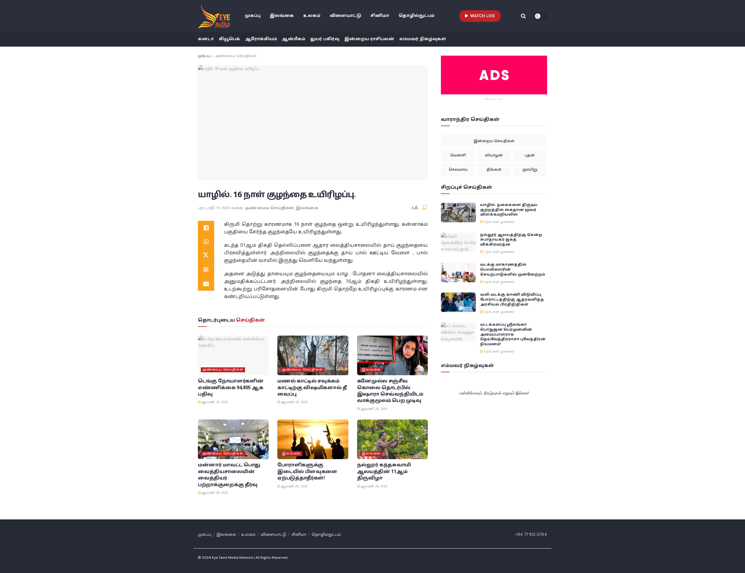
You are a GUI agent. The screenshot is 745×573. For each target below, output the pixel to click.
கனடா (206, 39)
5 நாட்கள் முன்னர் (498, 312)
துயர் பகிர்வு (324, 39)
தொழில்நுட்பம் (416, 15)
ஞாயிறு (530, 170)
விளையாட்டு (345, 15)
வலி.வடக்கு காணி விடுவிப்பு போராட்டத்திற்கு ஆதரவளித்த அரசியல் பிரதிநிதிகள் (512, 300)
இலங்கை (282, 15)
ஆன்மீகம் (293, 39)
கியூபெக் (229, 39)
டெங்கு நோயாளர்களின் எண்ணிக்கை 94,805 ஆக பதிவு (230, 387)
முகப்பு (252, 15)
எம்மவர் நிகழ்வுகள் (422, 39)
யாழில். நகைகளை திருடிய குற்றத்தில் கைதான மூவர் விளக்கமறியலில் (509, 210)
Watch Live (482, 15)
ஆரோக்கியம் (261, 39)
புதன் (530, 156)
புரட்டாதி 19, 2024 (214, 208)
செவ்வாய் (458, 170)
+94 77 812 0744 (531, 534)
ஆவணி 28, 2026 (293, 402)
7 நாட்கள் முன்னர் (498, 252)
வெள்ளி (458, 156)
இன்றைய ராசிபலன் (369, 39)
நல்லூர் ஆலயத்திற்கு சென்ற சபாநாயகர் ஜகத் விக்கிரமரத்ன (511, 240)
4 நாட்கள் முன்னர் (498, 222)
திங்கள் (494, 170)
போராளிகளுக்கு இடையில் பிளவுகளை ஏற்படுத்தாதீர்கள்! (307, 471)
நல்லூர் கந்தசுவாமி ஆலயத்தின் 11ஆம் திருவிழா (384, 471)
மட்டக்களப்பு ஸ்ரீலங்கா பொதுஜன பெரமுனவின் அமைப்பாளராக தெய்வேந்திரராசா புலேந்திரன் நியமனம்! (513, 334)
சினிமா (379, 15)
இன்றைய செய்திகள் (494, 141)
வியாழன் (494, 156)
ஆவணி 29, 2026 (214, 402)
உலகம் (311, 15)
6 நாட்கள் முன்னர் (498, 352)
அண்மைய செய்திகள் (235, 56)
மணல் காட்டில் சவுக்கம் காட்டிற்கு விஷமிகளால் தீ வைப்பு (312, 387)
